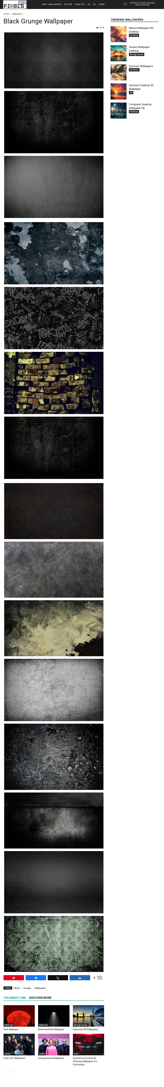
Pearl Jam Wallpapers (15, 1058)
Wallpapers (40, 988)
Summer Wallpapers (141, 66)
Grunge (27, 988)
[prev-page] (6, 1071)
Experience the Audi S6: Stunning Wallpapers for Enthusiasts (85, 1061)
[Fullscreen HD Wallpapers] (88, 1016)
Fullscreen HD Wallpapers (85, 1029)
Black (17, 988)
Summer (134, 69)
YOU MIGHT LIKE (15, 997)
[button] (140, 4)
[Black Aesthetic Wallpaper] (53, 1016)
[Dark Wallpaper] (19, 1016)
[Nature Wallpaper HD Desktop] (119, 34)
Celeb (7, 1053)
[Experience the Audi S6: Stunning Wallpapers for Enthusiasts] (88, 1044)
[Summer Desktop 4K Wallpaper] (119, 91)
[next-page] (11, 1071)
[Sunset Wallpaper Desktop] (119, 53)
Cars (76, 1053)
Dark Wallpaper (11, 1029)
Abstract (8, 1024)
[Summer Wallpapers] (119, 72)
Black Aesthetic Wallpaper (51, 1029)
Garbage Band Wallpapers (51, 1058)
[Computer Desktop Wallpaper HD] (119, 111)
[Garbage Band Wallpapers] (53, 1044)
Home (6, 14)
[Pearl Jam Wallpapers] (19, 1044)
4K (131, 92)
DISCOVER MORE (40, 997)
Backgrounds (80, 1024)
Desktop (134, 35)
